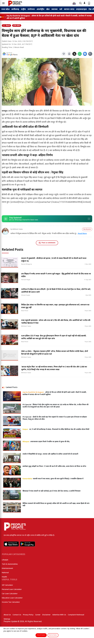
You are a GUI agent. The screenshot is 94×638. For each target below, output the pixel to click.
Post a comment (48, 243)
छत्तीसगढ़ (15, 9)
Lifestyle (5, 560)
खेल (48, 9)
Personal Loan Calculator (12, 589)
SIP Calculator (7, 585)
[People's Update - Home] (15, 3)
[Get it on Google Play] (27, 543)
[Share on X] (74, 54)
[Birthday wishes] (74, 3)
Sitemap (7, 619)
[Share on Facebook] (85, 54)
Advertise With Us (59, 615)
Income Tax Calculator (11, 602)
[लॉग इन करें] (84, 3)
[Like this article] (63, 54)
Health (4, 577)
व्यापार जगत (69, 9)
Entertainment (7, 568)
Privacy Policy (28, 615)
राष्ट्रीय (23, 9)
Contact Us (17, 615)
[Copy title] (90, 54)
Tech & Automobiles (10, 564)
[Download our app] (89, 3)
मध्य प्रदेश (5, 9)
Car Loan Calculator (10, 594)
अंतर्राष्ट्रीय (40, 9)
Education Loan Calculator (12, 598)
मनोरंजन (31, 9)
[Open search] (80, 3)
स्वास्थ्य (54, 9)
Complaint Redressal (76, 615)
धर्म (60, 9)
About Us (7, 615)
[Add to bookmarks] (69, 54)
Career (37, 615)
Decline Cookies (53, 635)
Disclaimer (46, 615)
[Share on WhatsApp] (80, 54)
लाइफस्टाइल (81, 9)
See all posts (87, 229)
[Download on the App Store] (11, 543)
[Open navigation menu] (3, 3)
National (5, 573)
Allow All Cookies (41, 635)
